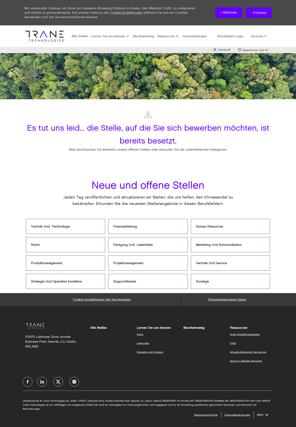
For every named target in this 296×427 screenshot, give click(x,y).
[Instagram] (74, 382)
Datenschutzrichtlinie (206, 414)
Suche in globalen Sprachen (246, 360)
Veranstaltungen (195, 36)
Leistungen (143, 343)
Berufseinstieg (143, 36)
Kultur (140, 334)
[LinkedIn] (42, 382)
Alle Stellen (80, 36)
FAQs (233, 343)
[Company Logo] (44, 36)
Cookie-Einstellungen (126, 12)
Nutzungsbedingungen (237, 414)
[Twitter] (58, 382)
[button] (221, 49)
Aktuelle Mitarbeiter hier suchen (248, 352)
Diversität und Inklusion (150, 352)
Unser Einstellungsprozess (245, 334)
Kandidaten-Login (230, 36)
